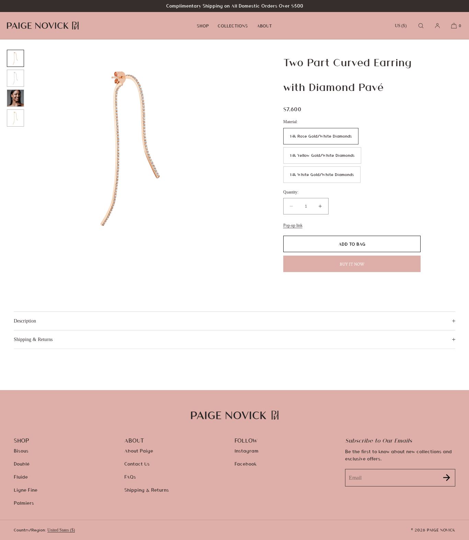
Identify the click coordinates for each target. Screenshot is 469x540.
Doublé (22, 464)
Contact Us (137, 464)
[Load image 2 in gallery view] (15, 78)
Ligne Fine (25, 490)
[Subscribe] (446, 477)
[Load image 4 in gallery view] (15, 118)
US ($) (401, 25)
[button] (421, 25)
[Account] (437, 25)
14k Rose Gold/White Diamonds (321, 136)
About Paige (138, 451)
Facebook (245, 464)
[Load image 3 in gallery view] (15, 98)
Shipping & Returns (146, 490)
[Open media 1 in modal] (133, 148)
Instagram (247, 451)
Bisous (21, 451)
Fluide (21, 477)
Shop (203, 25)
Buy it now (352, 264)
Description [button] (25, 321)
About (264, 25)
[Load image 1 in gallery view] (15, 58)
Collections (233, 25)
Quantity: (290, 192)
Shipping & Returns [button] (33, 339)
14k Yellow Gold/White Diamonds (322, 155)
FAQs (130, 477)
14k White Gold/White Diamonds (322, 174)
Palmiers (24, 503)
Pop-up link (292, 225)
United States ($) (61, 530)
